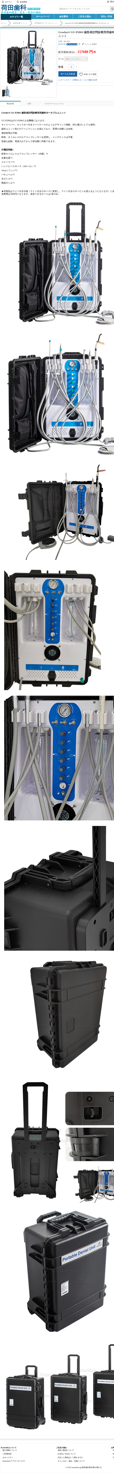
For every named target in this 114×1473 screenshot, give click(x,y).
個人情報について (10, 1450)
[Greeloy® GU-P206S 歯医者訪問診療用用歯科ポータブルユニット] (28, 58)
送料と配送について (66, 1450)
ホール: (61, 59)
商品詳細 (10, 104)
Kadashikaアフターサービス (14, 1461)
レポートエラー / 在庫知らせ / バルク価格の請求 (77, 80)
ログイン (8, 2)
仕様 (29, 104)
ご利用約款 (7, 1454)
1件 (79, 44)
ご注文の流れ (84, 16)
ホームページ (42, 16)
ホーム (3, 23)
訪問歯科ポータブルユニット (46, 23)
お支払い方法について (67, 1454)
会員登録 (23, 2)
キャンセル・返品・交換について (71, 1461)
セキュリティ (8, 1457)
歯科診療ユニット (20, 23)
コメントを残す (90, 44)
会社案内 (63, 16)
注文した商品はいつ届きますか (70, 1457)
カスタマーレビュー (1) (53, 104)
